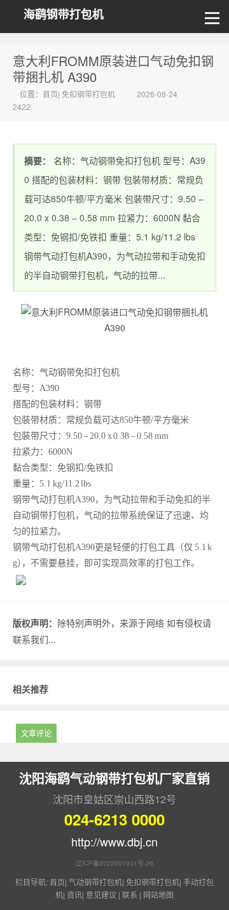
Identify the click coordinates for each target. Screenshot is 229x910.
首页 (50, 93)
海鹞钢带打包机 (64, 14)
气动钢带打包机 (95, 881)
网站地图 (158, 894)
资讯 (74, 894)
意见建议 (101, 894)
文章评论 (36, 732)
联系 (129, 894)
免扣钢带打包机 (88, 93)
